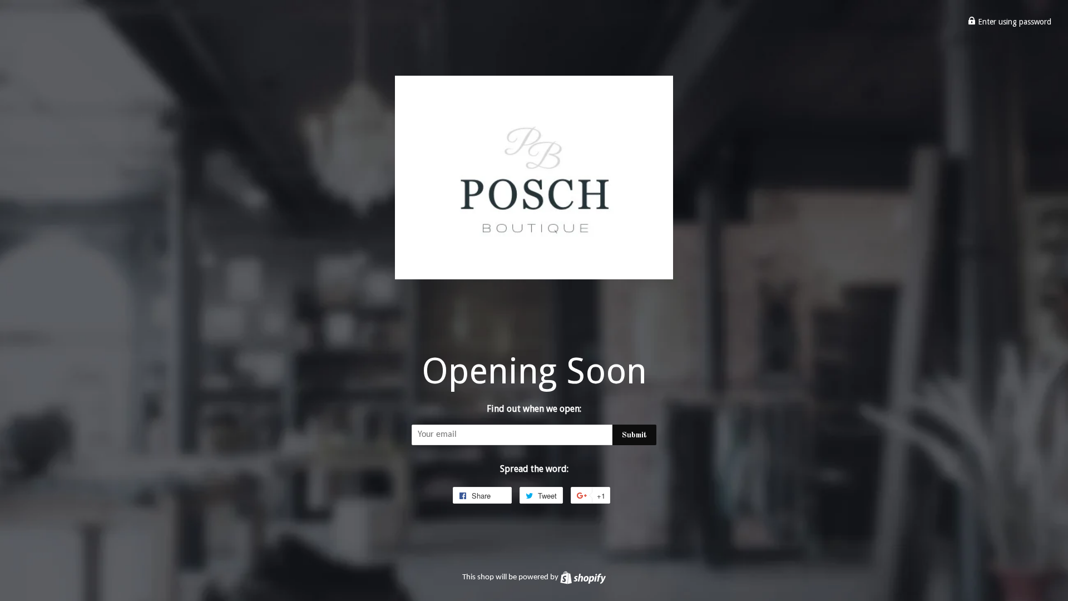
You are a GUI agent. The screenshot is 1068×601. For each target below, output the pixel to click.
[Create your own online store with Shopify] (583, 577)
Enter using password (1013, 21)
